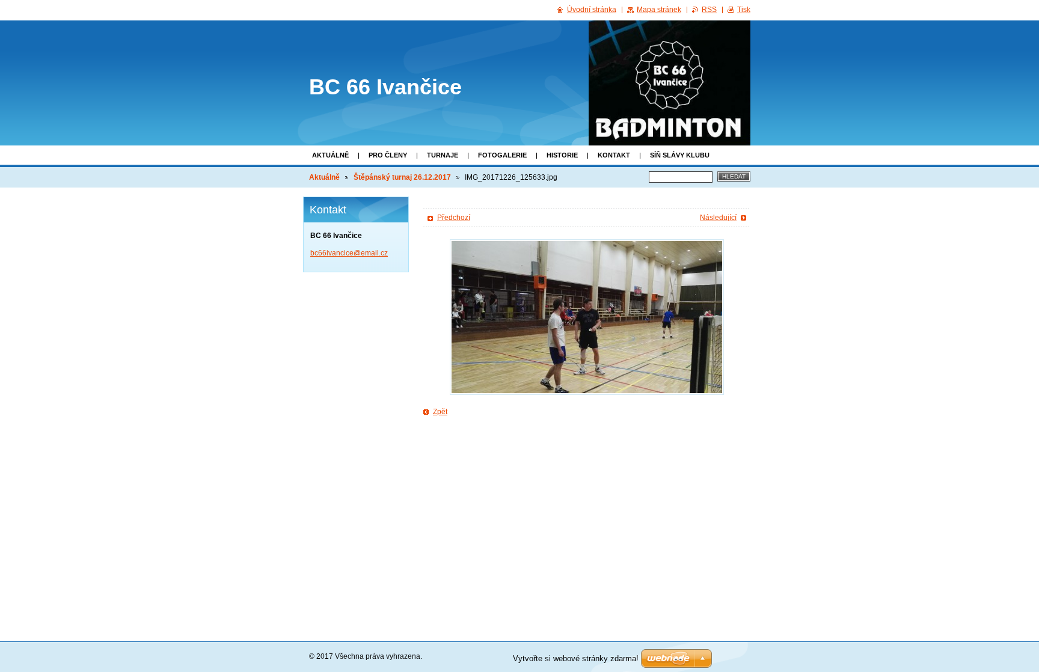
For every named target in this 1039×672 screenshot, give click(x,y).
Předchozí (453, 217)
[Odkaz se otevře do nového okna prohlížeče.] (587, 317)
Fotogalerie (502, 155)
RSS (709, 9)
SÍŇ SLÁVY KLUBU (680, 155)
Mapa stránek (659, 9)
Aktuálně (330, 155)
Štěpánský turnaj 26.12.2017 (402, 177)
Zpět (440, 412)
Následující (718, 217)
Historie (562, 155)
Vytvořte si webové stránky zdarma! (576, 658)
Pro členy (388, 155)
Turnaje (442, 155)
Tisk (743, 9)
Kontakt (614, 155)
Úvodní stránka (591, 9)
